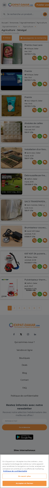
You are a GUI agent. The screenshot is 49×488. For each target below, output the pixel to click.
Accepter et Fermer (24, 483)
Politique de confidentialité (15, 471)
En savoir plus (24, 476)
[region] (24, 471)
